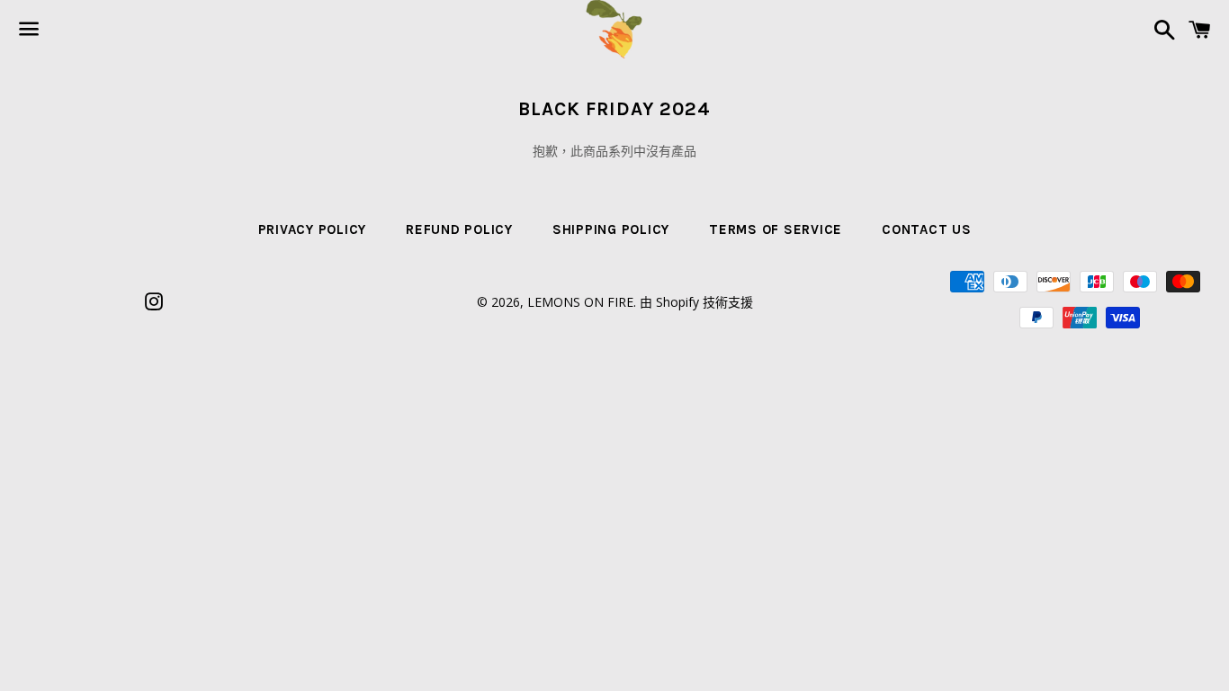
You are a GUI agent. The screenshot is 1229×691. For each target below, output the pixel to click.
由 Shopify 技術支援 (696, 301)
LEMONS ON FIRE (580, 301)
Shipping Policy (610, 229)
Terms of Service (775, 229)
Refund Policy (459, 229)
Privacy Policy (312, 229)
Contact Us (927, 229)
